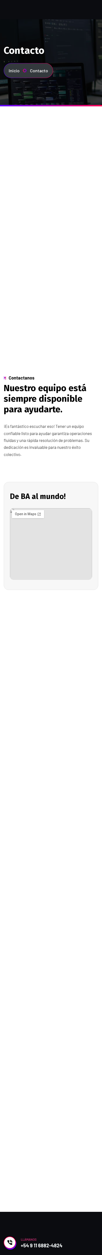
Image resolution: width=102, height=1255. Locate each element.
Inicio (14, 70)
